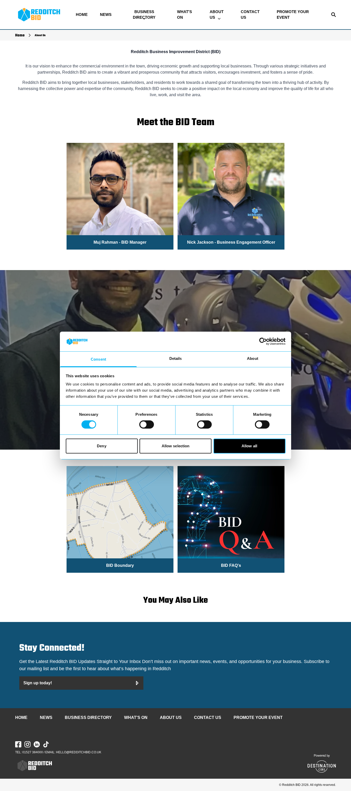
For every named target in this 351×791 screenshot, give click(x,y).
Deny (101, 446)
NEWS (106, 14)
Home (20, 35)
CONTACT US (250, 14)
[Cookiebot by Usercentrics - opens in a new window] (263, 341)
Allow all (249, 446)
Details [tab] (175, 358)
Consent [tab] (98, 359)
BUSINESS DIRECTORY (144, 14)
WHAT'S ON (184, 14)
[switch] (146, 424)
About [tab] (252, 358)
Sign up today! (37, 683)
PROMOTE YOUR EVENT (293, 14)
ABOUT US (217, 14)
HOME (82, 14)
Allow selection (176, 446)
